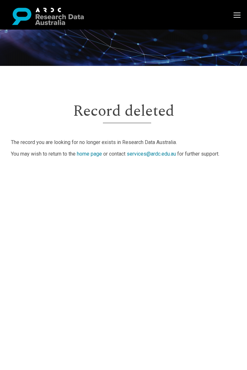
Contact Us (32, 188)
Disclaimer (32, 196)
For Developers (37, 204)
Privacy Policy (36, 231)
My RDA (29, 181)
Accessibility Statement (47, 239)
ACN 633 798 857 (20, 250)
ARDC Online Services (45, 212)
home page (89, 154)
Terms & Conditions (42, 223)
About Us (30, 173)
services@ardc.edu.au (151, 154)
